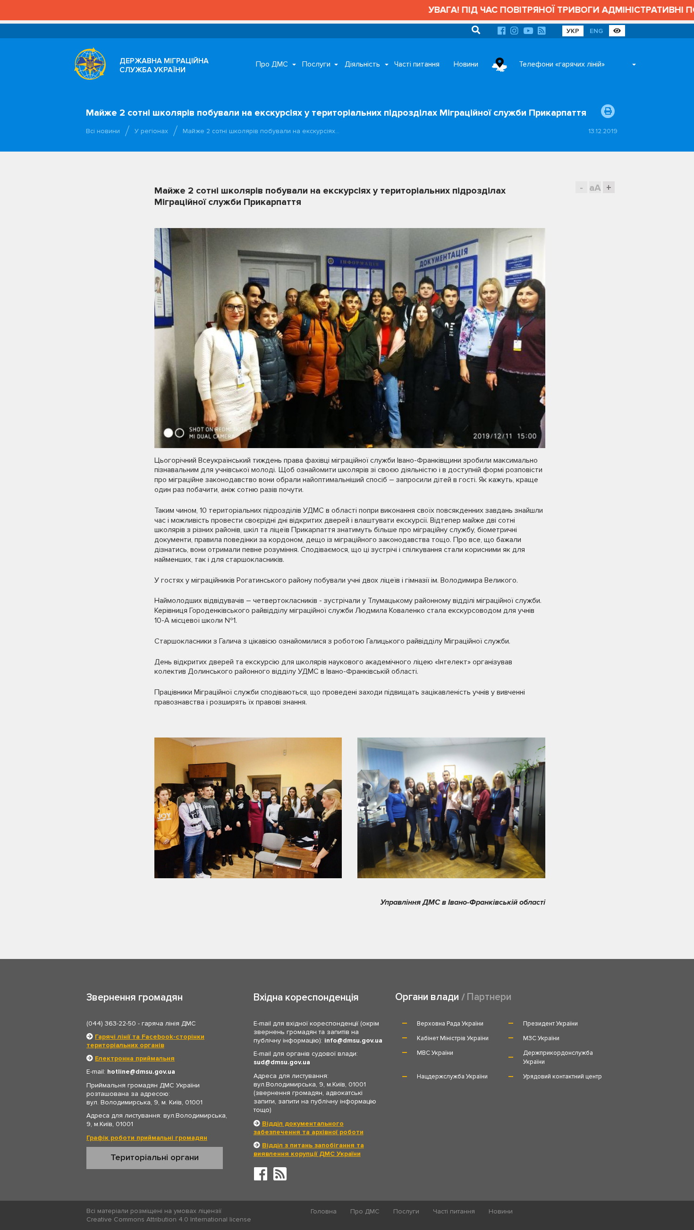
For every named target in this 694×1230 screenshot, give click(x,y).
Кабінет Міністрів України (453, 1038)
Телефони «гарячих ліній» (562, 64)
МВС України (435, 1053)
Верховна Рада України (450, 1023)
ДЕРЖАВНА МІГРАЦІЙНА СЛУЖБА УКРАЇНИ (164, 65)
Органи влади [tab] (427, 997)
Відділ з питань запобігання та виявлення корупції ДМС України (309, 1149)
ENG (596, 31)
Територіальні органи (154, 1157)
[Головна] (87, 66)
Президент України (550, 1023)
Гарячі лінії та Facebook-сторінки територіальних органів (145, 1041)
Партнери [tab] (489, 997)
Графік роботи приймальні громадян (146, 1138)
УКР (573, 31)
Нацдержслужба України (452, 1076)
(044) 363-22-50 (111, 1023)
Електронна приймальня (135, 1058)
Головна (324, 1211)
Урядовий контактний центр (562, 1076)
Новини (466, 64)
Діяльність (362, 64)
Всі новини (103, 131)
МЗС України (541, 1038)
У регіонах (151, 131)
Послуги (316, 64)
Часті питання (417, 64)
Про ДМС (272, 64)
